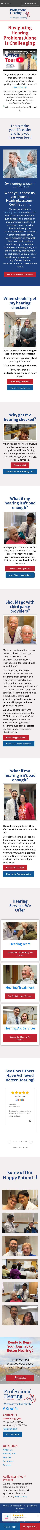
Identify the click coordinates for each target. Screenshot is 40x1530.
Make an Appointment (20, 381)
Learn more (21, 1496)
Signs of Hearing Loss (20, 388)
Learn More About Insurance (18, 744)
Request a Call (20, 465)
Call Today (11, 1526)
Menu (7, 3)
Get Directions (12, 1434)
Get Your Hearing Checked (20, 568)
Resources (8, 1461)
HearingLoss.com (12, 212)
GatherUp (24, 1147)
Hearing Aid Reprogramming (18, 874)
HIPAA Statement (20, 1512)
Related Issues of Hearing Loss (20, 471)
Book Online (30, 3)
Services (7, 1457)
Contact (7, 1465)
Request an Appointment (20, 1378)
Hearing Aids (9, 1453)
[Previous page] (9, 1141)
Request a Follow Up (15, 867)
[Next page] (30, 1141)
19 (26, 1142)
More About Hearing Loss (20, 575)
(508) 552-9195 (20, 87)
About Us (7, 1449)
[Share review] (30, 1121)
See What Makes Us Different (20, 274)
